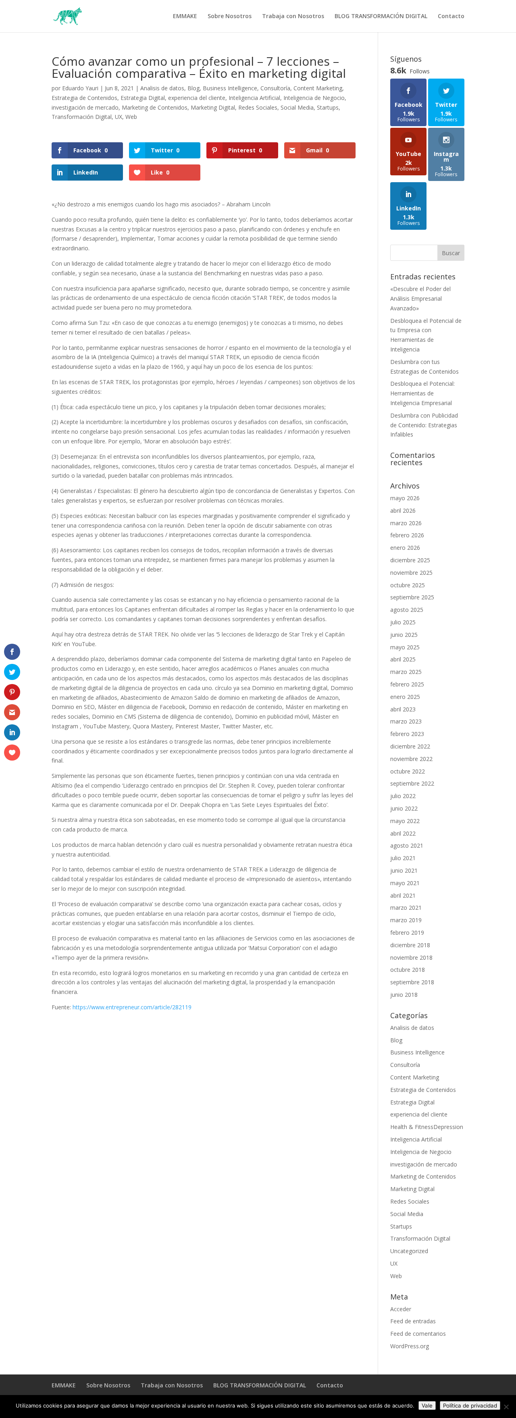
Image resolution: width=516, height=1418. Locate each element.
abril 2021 (403, 895)
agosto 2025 (406, 609)
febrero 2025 (407, 684)
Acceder (400, 1309)
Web (131, 117)
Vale (427, 1405)
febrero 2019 (407, 932)
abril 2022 (403, 833)
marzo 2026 (406, 523)
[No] (506, 1407)
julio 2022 (403, 796)
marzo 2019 (406, 920)
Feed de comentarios (418, 1333)
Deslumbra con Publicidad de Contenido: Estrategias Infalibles (424, 425)
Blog (193, 88)
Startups (328, 107)
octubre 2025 (407, 585)
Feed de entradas (413, 1321)
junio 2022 (404, 808)
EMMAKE (185, 16)
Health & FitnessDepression (426, 1127)
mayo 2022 (405, 821)
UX (118, 117)
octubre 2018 (407, 969)
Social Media (297, 107)
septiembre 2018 (412, 982)
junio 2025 (404, 634)
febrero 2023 (407, 734)
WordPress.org (409, 1346)
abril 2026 (403, 510)
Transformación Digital (82, 117)
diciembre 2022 (410, 746)
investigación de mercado (85, 107)
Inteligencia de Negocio (314, 98)
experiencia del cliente (196, 98)
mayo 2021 (405, 883)
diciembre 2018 (410, 945)
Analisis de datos (162, 88)
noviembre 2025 (411, 572)
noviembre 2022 (411, 759)
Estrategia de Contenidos (84, 98)
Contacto (451, 16)
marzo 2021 (406, 907)
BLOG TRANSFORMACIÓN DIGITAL (381, 16)
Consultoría (275, 88)
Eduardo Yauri (80, 88)
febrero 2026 (407, 535)
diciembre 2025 (410, 560)
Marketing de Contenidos (154, 107)
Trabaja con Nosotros (293, 16)
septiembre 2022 (412, 783)
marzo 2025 (406, 672)
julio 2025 (403, 622)
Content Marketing (317, 88)
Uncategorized (409, 1251)
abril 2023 (403, 709)
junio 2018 (404, 994)
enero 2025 (405, 697)
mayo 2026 (405, 498)
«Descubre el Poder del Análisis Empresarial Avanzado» (420, 298)
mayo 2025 (405, 647)
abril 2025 (403, 659)
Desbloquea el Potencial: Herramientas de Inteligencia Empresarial (422, 393)
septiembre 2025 (412, 597)
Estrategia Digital (143, 98)
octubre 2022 (407, 771)
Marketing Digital (213, 107)
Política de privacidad (470, 1405)
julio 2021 (403, 858)
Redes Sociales (257, 107)
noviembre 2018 (411, 957)
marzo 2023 (406, 721)
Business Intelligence (230, 88)
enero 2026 (405, 547)
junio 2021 (404, 870)
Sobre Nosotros (230, 16)
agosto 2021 (406, 845)
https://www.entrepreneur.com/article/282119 (132, 1007)
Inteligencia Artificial (254, 98)
